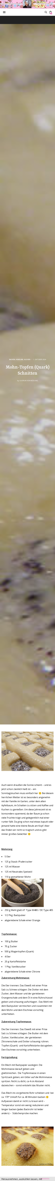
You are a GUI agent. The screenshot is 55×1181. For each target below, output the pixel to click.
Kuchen (27, 359)
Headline (19, 359)
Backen (12, 359)
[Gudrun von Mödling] (27, 4)
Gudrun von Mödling (28, 380)
